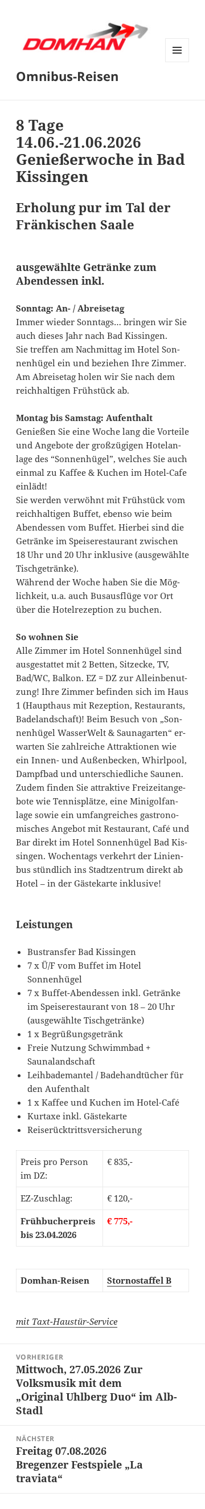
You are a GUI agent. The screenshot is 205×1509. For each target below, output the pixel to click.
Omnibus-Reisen (67, 75)
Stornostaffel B (139, 1280)
